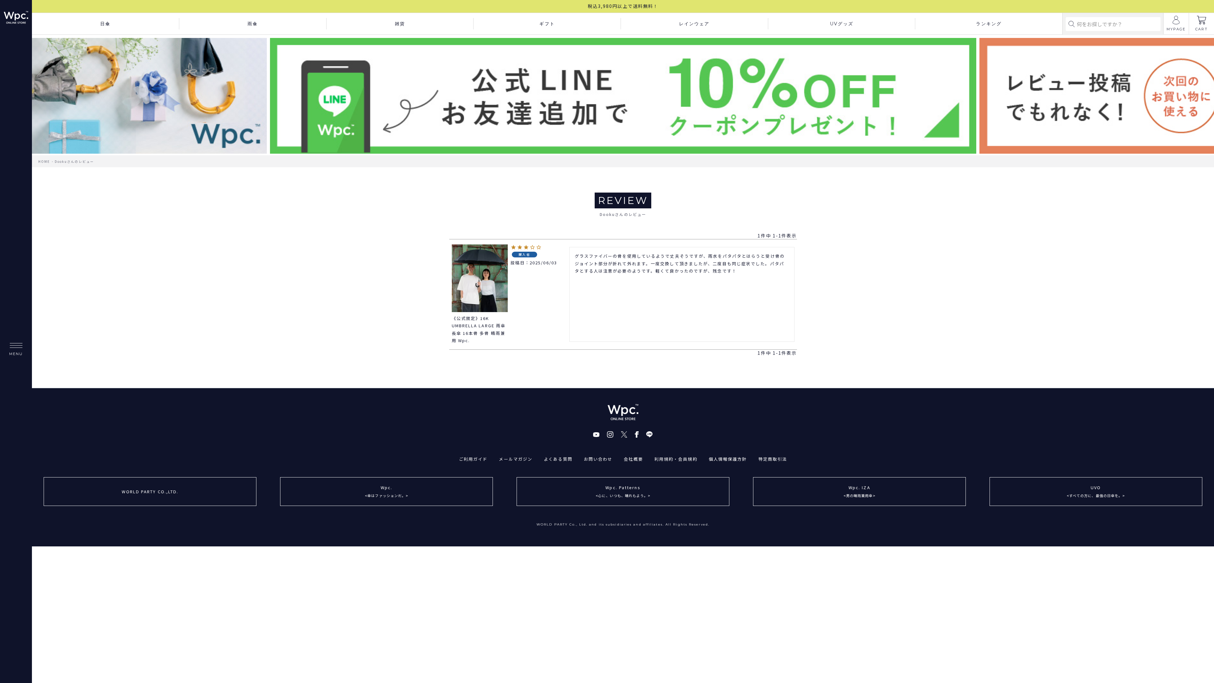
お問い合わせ (598, 459)
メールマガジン (515, 459)
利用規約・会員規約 (675, 459)
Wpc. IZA (859, 491)
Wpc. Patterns (623, 491)
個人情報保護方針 (728, 459)
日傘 (105, 24)
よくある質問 (558, 459)
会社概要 (633, 459)
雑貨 (400, 24)
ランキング (989, 24)
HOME (44, 161)
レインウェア (694, 24)
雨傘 (253, 24)
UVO (1096, 491)
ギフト (547, 24)
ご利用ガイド (473, 459)
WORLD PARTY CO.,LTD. (150, 492)
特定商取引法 (772, 459)
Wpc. (386, 491)
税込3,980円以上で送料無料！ (623, 6)
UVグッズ (841, 24)
